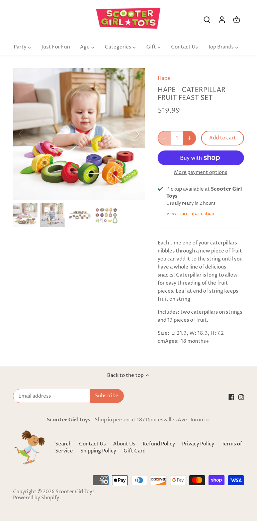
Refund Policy (159, 443)
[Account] (222, 19)
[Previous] (30, 134)
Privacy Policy (198, 443)
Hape (164, 78)
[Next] (128, 134)
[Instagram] (241, 397)
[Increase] (189, 138)
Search (63, 443)
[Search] (207, 19)
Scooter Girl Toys (75, 492)
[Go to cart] (237, 19)
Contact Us (92, 443)
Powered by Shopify (36, 498)
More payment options (200, 172)
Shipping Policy (98, 450)
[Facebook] (231, 397)
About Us (124, 443)
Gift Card (134, 450)
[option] (79, 134)
